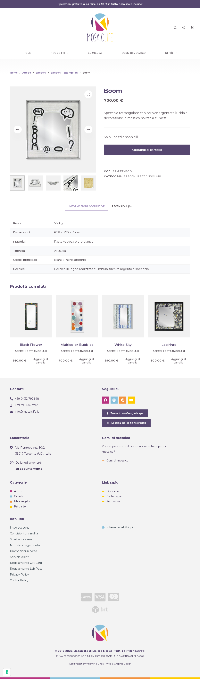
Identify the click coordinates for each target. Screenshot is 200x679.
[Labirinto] (169, 316)
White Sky (123, 345)
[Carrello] (192, 27)
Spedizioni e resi (21, 539)
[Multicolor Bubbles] (77, 316)
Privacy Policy (19, 574)
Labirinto (169, 345)
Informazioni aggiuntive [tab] (87, 206)
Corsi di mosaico (133, 52)
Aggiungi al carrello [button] (40, 360)
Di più (169, 52)
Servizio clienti (19, 557)
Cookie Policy (19, 580)
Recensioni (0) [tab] (122, 206)
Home (27, 52)
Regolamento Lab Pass (26, 568)
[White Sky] (123, 316)
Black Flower (31, 345)
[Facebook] (105, 400)
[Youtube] (131, 400)
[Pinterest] (122, 400)
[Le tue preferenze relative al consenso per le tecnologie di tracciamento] (7, 672)
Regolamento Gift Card (26, 563)
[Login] (183, 27)
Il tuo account (19, 527)
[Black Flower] (31, 316)
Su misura (95, 52)
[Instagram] (114, 400)
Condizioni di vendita (24, 533)
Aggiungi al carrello (147, 150)
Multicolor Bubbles (77, 345)
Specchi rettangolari (142, 176)
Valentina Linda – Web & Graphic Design (108, 663)
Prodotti (58, 52)
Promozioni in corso (23, 551)
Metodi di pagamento (25, 545)
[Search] (175, 27)
